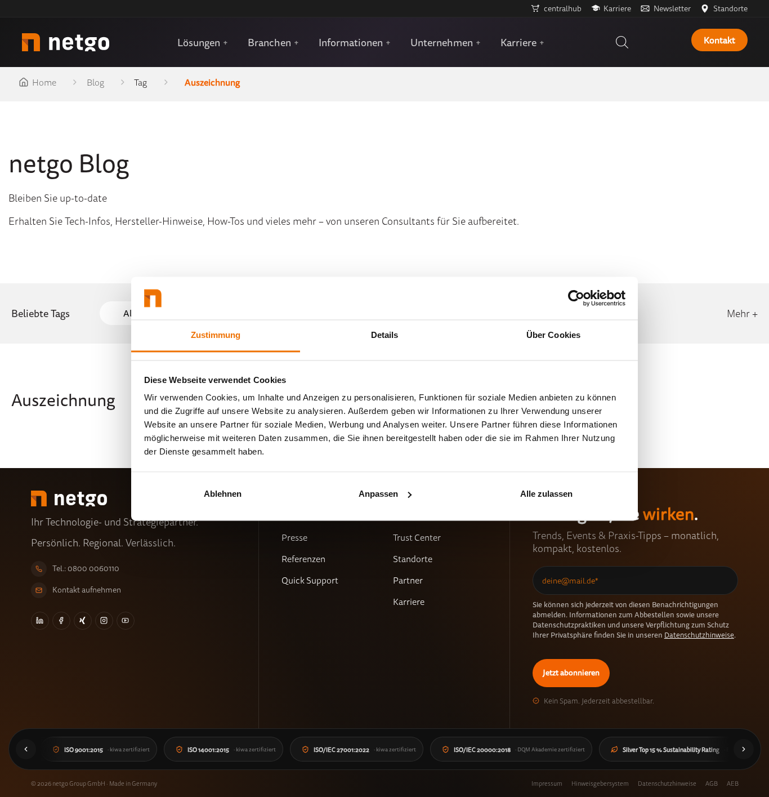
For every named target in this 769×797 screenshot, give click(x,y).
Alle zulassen (546, 493)
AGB (711, 783)
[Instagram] (104, 621)
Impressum (546, 783)
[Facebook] (61, 621)
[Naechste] (744, 749)
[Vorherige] (26, 749)
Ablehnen (223, 493)
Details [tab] (385, 335)
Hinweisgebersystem (600, 783)
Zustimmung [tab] (216, 335)
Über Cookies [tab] (553, 335)
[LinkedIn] (40, 621)
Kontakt (719, 40)
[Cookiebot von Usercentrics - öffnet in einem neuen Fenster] (576, 298)
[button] (622, 42)
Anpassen (378, 493)
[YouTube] (126, 621)
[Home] (65, 42)
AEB (733, 783)
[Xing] (83, 621)
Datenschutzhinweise (699, 634)
